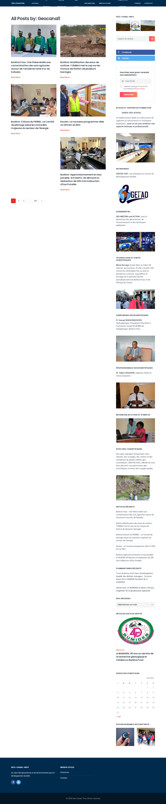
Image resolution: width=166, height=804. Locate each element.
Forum (137, 3)
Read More (15, 77)
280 (35, 201)
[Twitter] (18, 782)
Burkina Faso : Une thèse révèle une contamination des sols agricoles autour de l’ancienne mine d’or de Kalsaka (31, 67)
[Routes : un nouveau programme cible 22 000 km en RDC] (83, 100)
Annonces (64, 772)
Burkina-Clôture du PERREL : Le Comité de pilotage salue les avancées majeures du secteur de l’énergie (32, 125)
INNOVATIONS (104, 3)
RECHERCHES (90, 3)
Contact (148, 3)
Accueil (35, 3)
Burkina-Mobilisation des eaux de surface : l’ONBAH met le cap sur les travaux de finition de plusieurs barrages (80, 67)
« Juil (118, 716)
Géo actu (120, 650)
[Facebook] (13, 782)
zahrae (119, 588)
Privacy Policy (139, 89)
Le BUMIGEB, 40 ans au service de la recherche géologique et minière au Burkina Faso (134, 657)
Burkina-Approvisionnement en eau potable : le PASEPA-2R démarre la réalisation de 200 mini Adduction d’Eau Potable (81, 179)
